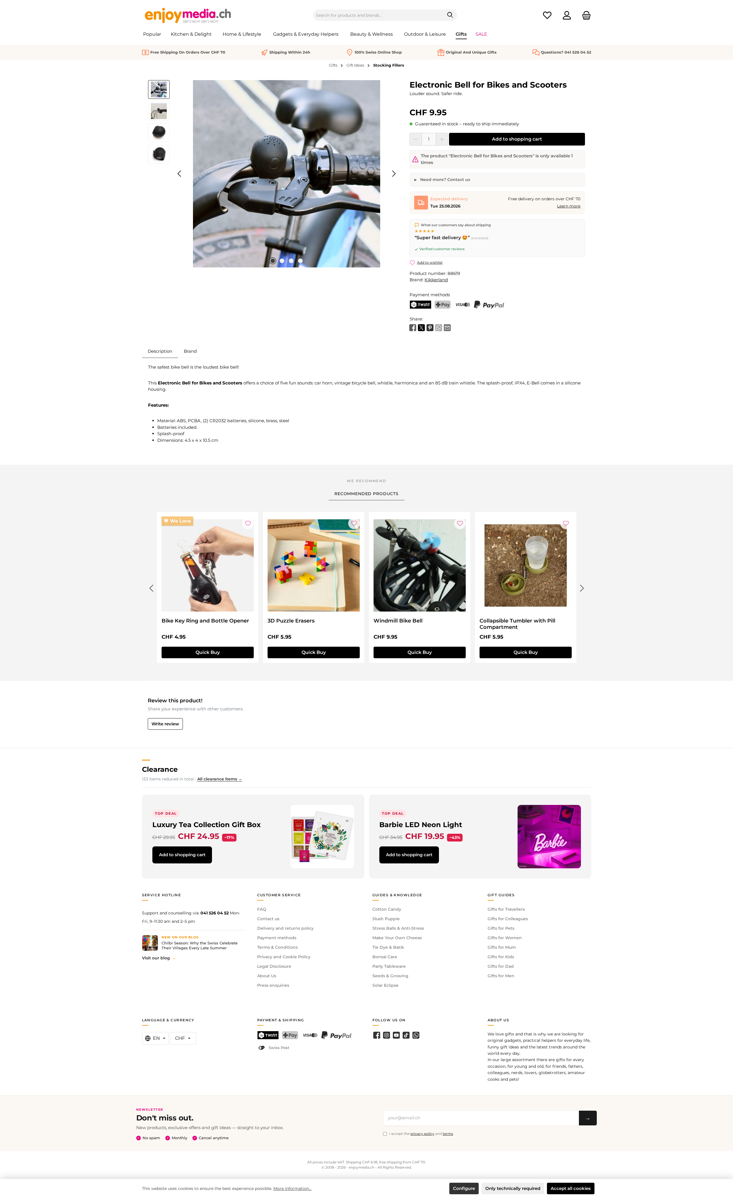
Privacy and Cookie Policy (283, 956)
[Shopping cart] (584, 15)
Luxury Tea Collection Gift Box (206, 824)
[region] (273, 173)
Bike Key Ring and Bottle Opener (205, 621)
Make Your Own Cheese (397, 937)
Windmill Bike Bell (398, 621)
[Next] (393, 173)
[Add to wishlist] (248, 523)
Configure (464, 1188)
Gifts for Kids (501, 956)
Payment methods (276, 937)
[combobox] (378, 15)
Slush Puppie (386, 918)
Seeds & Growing (390, 976)
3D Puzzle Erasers (291, 621)
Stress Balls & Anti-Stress (398, 928)
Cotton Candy (386, 909)
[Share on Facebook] (412, 327)
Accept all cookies (571, 1188)
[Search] (450, 15)
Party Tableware (389, 966)
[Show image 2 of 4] (282, 261)
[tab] (160, 351)
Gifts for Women (505, 937)
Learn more (568, 206)
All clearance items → (219, 779)
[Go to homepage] (188, 15)
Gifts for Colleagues (508, 918)
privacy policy (422, 1133)
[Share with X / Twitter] (421, 327)
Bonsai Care (384, 956)
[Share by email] (447, 327)
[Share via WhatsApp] (438, 327)
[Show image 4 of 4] (300, 261)
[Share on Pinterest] (430, 327)
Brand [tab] (190, 351)
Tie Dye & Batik (388, 947)
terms (448, 1133)
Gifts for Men (501, 976)
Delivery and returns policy (285, 928)
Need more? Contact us (444, 179)
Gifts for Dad (501, 966)
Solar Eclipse (385, 985)
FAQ (261, 909)
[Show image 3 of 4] (291, 261)
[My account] (566, 15)
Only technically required (512, 1188)
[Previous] (179, 173)
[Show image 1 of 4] (272, 261)
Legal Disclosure (274, 966)
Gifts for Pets (501, 928)
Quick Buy (208, 652)
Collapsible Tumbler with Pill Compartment (517, 624)
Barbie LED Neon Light (420, 824)
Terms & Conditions (277, 947)
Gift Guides (501, 895)
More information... (292, 1188)
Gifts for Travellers (506, 909)
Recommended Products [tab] (366, 493)
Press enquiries (273, 985)
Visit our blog (156, 958)
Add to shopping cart (517, 139)
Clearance (160, 769)
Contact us (268, 918)
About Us (266, 976)
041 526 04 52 (214, 913)
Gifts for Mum (502, 947)
